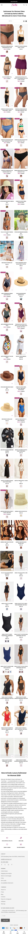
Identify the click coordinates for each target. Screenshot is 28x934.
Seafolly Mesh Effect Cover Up (21, 481)
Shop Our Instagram (6, 899)
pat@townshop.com (6, 859)
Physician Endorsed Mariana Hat (21, 294)
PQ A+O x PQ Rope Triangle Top (7, 232)
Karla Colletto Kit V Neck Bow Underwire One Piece (21, 604)
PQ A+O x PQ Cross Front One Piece (7, 573)
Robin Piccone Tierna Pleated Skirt (21, 202)
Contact (3, 897)
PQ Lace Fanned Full (7, 77)
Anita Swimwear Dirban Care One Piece (7, 294)
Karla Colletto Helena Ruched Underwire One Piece (7, 698)
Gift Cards (3, 880)
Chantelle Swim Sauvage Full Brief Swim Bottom (21, 110)
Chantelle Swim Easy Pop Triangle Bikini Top (7, 171)
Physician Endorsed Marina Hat (21, 232)
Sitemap (3, 904)
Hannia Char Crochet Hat (21, 511)
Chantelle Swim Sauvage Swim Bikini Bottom (7, 47)
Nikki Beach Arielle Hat (7, 419)
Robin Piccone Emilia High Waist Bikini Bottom (7, 140)
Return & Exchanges (6, 876)
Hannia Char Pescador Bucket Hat (21, 543)
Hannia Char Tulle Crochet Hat (7, 543)
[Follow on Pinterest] (11, 864)
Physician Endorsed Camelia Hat (7, 202)
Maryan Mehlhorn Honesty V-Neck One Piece (7, 512)
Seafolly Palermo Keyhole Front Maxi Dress (7, 481)
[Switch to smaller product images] (26, 21)
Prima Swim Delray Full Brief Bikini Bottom (21, 171)
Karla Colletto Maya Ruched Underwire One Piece (21, 760)
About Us (3, 889)
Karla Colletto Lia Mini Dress (7, 604)
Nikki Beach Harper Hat (7, 262)
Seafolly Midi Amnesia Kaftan (21, 357)
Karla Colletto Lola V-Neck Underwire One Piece (21, 667)
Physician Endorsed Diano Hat (7, 387)
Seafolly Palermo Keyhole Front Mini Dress (21, 450)
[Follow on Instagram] (8, 864)
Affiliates (3, 901)
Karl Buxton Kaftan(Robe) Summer (7, 450)
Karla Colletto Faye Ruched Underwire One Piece (21, 635)
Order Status (4, 871)
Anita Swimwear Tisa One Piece (7, 357)
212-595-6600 (4, 862)
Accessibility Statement (7, 883)
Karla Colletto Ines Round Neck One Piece (7, 667)
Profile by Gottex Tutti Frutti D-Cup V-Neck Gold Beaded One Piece (21, 325)
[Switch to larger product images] (23, 21)
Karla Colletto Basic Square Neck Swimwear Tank (7, 636)
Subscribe (5, 920)
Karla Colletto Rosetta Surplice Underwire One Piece (7, 729)
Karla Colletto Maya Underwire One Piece (7, 760)
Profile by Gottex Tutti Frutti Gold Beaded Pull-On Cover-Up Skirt (21, 78)
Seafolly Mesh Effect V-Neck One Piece (21, 420)
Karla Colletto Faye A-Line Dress (21, 573)
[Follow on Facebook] (1, 864)
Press (2, 892)
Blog (2, 894)
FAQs (2, 878)
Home (4, 933)
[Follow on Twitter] (5, 864)
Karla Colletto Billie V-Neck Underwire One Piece (21, 728)
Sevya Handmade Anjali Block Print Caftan (21, 263)
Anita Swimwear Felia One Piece (7, 325)
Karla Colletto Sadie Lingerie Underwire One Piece (21, 698)
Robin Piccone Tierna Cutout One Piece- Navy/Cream (21, 388)
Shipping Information (6, 873)
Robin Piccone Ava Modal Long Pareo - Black (7, 110)
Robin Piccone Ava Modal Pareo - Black (21, 47)
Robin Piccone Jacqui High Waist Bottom (21, 140)
